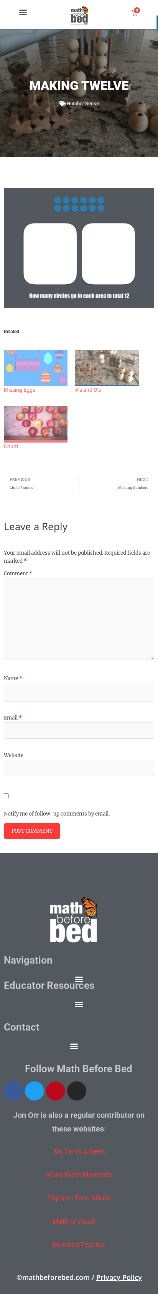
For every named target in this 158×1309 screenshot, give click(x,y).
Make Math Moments (79, 1175)
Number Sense (83, 103)
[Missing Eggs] (35, 368)
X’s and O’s (88, 390)
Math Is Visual (74, 1221)
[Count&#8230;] (35, 424)
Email (13, 718)
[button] (22, 11)
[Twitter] (34, 1091)
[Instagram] (76, 1091)
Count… (13, 446)
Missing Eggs (19, 390)
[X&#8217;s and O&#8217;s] (107, 368)
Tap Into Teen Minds (79, 1198)
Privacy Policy (119, 1277)
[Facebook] (13, 1091)
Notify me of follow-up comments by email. (57, 814)
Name (13, 678)
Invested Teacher (79, 1245)
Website (13, 755)
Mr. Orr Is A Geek (79, 1151)
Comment (18, 573)
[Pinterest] (55, 1091)
